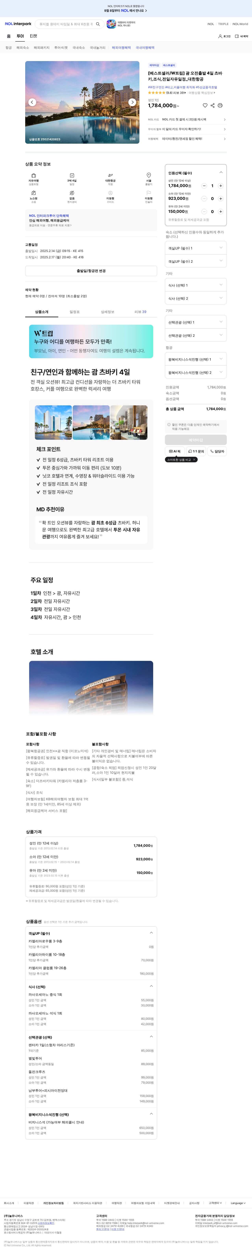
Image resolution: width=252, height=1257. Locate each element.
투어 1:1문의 (102, 1229)
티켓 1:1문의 (117, 1229)
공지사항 (194, 1203)
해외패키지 (42, 47)
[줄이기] (204, 186)
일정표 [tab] (75, 312)
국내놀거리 (98, 47)
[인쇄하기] (220, 105)
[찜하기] (205, 105)
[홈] (8, 36)
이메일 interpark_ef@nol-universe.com (216, 1223)
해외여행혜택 (121, 47)
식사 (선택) (37, 987)
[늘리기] (220, 186)
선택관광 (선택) (40, 1037)
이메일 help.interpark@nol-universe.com (142, 1223)
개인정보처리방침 (53, 1203)
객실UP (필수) (39, 933)
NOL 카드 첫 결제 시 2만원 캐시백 (184, 119)
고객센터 (214, 1202)
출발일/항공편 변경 (91, 271)
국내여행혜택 (145, 47)
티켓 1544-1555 (125, 1219)
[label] (196, 172)
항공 (9, 47)
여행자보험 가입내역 (143, 1203)
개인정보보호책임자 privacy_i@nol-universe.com (221, 1225)
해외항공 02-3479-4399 (109, 1225)
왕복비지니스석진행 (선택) (49, 1115)
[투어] (20, 36)
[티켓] (33, 36)
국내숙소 (78, 47)
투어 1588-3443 (105, 1219)
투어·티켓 (61, 47)
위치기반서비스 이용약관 (87, 1203)
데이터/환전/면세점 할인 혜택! (182, 138)
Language (237, 1203)
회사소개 (9, 1203)
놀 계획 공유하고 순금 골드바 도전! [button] (64, 24)
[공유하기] (212, 105)
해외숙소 (23, 47)
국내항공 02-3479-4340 (139, 1225)
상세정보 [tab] (107, 312)
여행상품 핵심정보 (201, 93)
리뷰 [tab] (140, 312)
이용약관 (29, 1203)
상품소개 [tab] (41, 312)
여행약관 (117, 1203)
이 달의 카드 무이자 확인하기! (181, 129)
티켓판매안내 (172, 1203)
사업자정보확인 (46, 1223)
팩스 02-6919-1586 (107, 1223)
